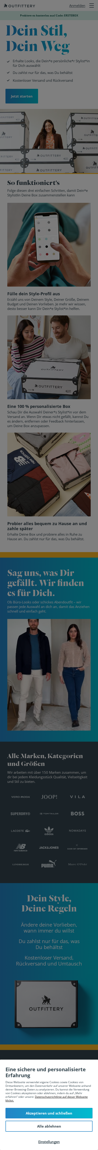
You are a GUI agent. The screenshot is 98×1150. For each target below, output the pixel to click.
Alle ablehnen (49, 1126)
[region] (49, 1105)
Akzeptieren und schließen (49, 1113)
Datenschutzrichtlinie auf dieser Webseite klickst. (46, 1098)
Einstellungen (49, 1141)
